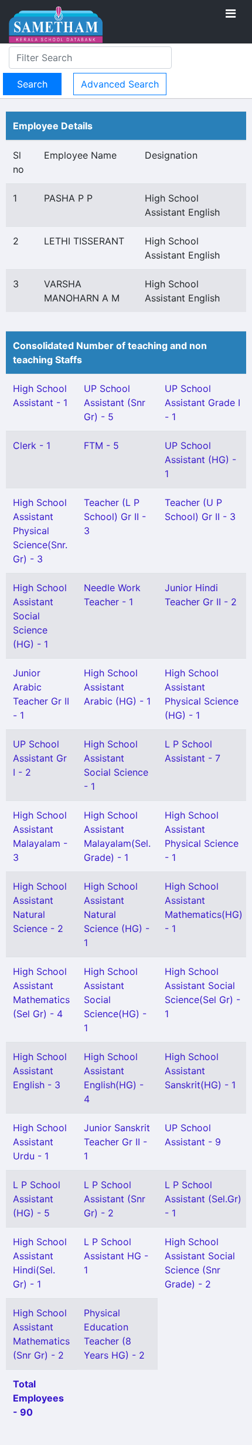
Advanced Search (120, 84)
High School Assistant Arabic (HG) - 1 (117, 687)
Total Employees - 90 (38, 1398)
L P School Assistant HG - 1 (116, 1256)
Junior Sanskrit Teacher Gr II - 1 (117, 1142)
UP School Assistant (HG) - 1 (200, 460)
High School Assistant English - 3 (40, 1071)
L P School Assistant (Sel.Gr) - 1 (203, 1199)
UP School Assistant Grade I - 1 (202, 403)
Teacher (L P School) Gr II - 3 (115, 517)
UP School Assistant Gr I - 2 (40, 758)
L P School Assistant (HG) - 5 (36, 1199)
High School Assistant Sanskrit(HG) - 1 (200, 1071)
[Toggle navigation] (230, 13)
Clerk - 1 (31, 445)
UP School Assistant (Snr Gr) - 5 (114, 403)
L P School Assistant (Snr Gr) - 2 (114, 1199)
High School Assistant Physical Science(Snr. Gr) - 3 (40, 531)
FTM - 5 (101, 445)
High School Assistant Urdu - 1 (40, 1142)
